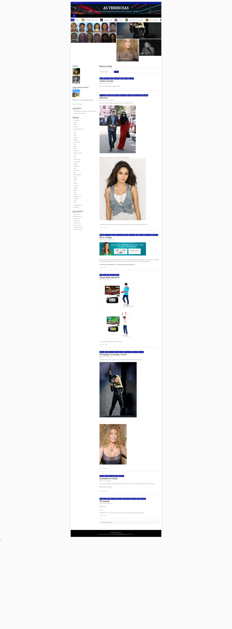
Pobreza (141, 235)
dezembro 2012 (77, 216)
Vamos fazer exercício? (110, 277)
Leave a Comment (103, 227)
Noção (116, 352)
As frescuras (76, 120)
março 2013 (76, 214)
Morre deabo (117, 78)
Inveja (126, 235)
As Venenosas (116, 8)
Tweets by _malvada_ (77, 104)
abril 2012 (76, 220)
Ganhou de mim (129, 20)
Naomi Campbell (77, 174)
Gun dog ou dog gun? (115, 20)
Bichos (75, 122)
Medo (112, 78)
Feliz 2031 (140, 20)
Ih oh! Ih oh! (76, 150)
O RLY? (75, 181)
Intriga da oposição (120, 235)
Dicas (101, 275)
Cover (75, 131)
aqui (114, 86)
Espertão (76, 137)
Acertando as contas (144, 53)
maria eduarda (77, 111)
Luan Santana (77, 159)
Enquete (83, 113)
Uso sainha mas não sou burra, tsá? (83, 20)
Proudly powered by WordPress (106, 534)
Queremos (112, 275)
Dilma (75, 135)
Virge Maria (131, 78)
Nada (122, 78)
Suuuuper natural (123, 95)
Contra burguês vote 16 (79, 129)
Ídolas (104, 498)
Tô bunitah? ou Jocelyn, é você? (123, 58)
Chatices (102, 235)
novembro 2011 (77, 229)
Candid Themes (129, 534)
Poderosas (119, 498)
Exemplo (75, 139)
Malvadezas (106, 78)
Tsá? (138, 498)
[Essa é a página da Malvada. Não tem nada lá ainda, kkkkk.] (76, 83)
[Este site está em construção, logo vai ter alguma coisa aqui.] (76, 75)
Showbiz (116, 95)
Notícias (126, 78)
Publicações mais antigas (107, 522)
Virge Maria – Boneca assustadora (89, 111)
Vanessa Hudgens (138, 95)
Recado (75, 189)
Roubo (116, 476)
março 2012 (76, 223)
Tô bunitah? (130, 95)
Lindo (75, 157)
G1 (102, 509)
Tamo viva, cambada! (101, 20)
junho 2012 (76, 218)
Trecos (117, 275)
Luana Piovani (132, 235)
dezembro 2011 (77, 227)
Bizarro (101, 78)
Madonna (102, 352)
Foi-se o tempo (152, 20)
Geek (108, 275)
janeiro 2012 (76, 225)
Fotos (109, 95)
